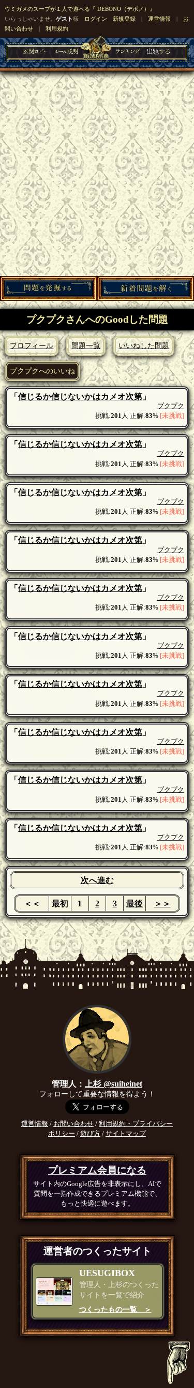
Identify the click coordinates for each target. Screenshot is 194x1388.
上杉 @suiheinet (113, 1083)
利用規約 (57, 28)
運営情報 (159, 19)
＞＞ (162, 903)
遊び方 (90, 1133)
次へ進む (97, 880)
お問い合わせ (73, 1123)
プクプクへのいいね (42, 371)
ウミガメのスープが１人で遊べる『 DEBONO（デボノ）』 (80, 9)
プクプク (170, 406)
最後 (134, 903)
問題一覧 (85, 345)
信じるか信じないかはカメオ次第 (80, 396)
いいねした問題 (143, 345)
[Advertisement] (97, 174)
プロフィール (31, 345)
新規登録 (124, 19)
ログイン (95, 19)
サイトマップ (126, 1133)
